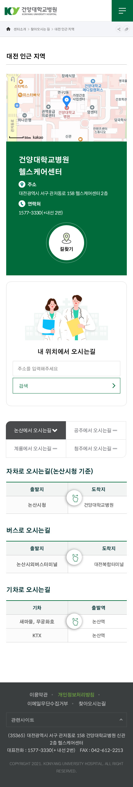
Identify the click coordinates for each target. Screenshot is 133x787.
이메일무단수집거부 (47, 703)
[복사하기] (126, 29)
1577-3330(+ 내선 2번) (52, 750)
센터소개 (20, 29)
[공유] (119, 29)
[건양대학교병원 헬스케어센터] (31, 11)
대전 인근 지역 (64, 29)
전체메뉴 (122, 11)
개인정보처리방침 (76, 694)
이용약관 (38, 694)
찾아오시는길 (92, 703)
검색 (23, 385)
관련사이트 (22, 719)
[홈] (8, 29)
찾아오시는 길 (40, 29)
